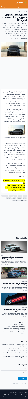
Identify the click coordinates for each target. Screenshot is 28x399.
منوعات (18, 7)
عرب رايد (25, 11)
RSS (8, 394)
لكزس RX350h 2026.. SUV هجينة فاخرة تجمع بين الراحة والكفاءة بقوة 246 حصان (15, 325)
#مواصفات (19, 198)
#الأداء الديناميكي (23, 200)
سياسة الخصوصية (15, 395)
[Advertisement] (14, 73)
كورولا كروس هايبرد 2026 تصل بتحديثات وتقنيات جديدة (15, 284)
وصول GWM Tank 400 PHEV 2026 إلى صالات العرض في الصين (13, 345)
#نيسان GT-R (15, 200)
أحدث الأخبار (7, 7)
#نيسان (11, 196)
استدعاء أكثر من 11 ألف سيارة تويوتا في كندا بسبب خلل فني (15, 310)
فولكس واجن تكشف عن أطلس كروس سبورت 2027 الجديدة (14, 329)
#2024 (25, 196)
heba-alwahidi (24, 38)
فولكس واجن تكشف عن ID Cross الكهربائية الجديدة (14, 332)
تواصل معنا (21, 395)
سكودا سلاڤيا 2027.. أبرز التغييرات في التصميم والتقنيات (12, 258)
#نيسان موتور (8, 198)
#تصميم (20, 196)
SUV (13, 7)
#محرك (14, 198)
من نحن (26, 395)
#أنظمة (15, 196)
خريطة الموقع (5, 395)
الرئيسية (24, 7)
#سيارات (24, 198)
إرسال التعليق (22, 379)
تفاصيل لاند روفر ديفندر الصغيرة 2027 (16, 350)
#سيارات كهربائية (5, 196)
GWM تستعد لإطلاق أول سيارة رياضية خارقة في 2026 (13, 348)
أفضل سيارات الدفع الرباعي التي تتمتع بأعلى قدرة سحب (13, 353)
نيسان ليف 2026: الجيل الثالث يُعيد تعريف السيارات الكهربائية (13, 357)
